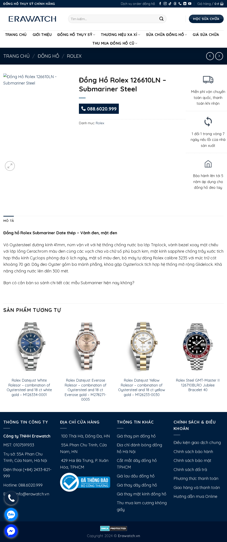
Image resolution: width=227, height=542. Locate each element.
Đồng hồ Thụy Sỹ (74, 34)
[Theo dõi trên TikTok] (170, 4)
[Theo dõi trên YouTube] (189, 4)
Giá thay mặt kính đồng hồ (141, 494)
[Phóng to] (10, 166)
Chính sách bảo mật (192, 460)
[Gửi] (161, 19)
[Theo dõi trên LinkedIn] (184, 4)
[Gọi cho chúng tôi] (180, 4)
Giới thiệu (42, 34)
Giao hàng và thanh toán (197, 487)
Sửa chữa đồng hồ (165, 34)
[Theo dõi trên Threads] (175, 4)
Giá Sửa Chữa (206, 34)
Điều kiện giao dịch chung (197, 442)
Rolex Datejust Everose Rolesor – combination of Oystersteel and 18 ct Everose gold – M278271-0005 (85, 390)
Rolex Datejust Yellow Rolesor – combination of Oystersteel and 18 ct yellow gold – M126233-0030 (141, 387)
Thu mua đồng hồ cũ (113, 43)
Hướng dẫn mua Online (195, 496)
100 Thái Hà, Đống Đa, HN (85, 436)
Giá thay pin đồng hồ (136, 436)
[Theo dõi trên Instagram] (165, 4)
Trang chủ (16, 56)
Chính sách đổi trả (190, 469)
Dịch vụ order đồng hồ (138, 4)
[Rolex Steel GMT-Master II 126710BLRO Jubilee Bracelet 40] (198, 346)
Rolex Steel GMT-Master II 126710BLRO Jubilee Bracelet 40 (198, 385)
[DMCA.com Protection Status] (113, 528)
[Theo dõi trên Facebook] (160, 4)
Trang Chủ (16, 34)
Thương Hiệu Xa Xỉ (119, 34)
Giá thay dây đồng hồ (137, 485)
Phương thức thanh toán (196, 478)
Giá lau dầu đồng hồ (136, 476)
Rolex (74, 56)
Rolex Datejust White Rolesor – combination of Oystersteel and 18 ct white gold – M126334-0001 (29, 387)
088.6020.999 (101, 109)
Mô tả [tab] (8, 221)
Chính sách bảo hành (193, 451)
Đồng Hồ (48, 56)
